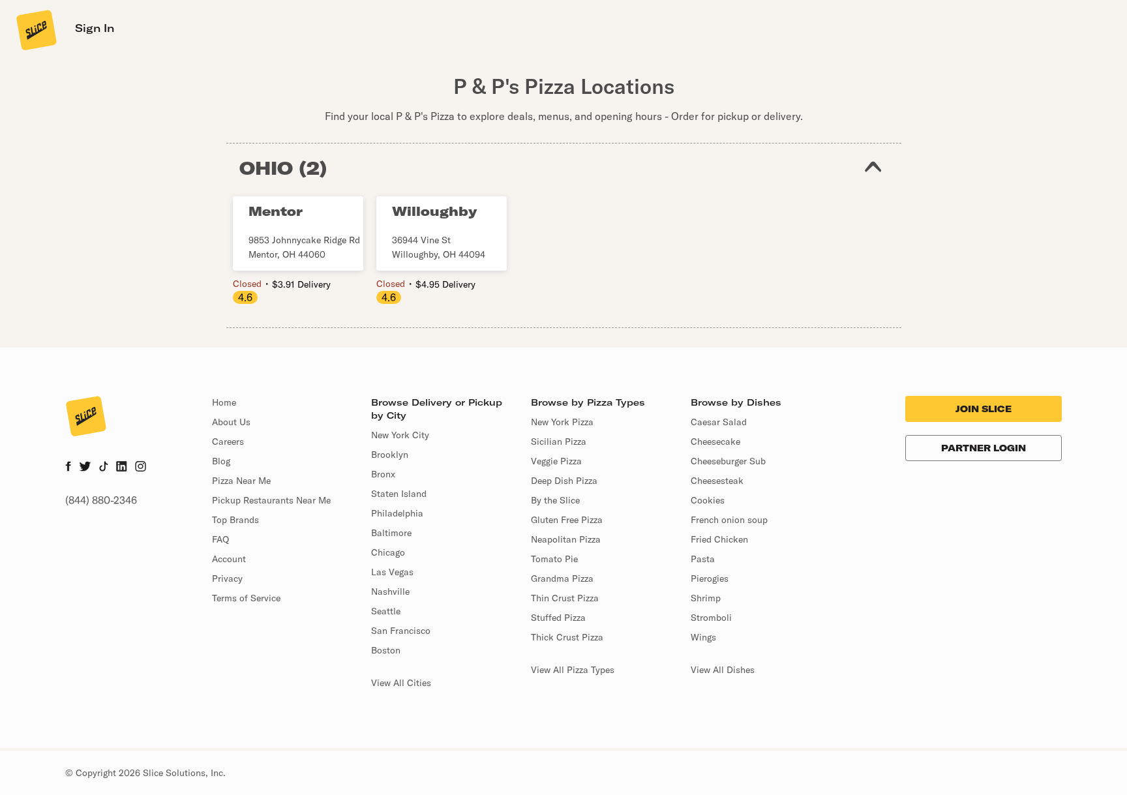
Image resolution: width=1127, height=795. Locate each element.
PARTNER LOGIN (983, 448)
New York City (400, 435)
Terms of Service (246, 598)
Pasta (703, 559)
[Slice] (35, 29)
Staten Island (399, 494)
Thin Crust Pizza (565, 598)
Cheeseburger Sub (728, 461)
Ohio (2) (283, 168)
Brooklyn (389, 454)
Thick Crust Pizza (567, 637)
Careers (228, 441)
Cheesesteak (717, 481)
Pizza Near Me (241, 481)
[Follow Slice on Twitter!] (85, 467)
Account (229, 559)
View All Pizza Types (572, 670)
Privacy (227, 578)
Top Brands (235, 520)
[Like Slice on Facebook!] (68, 467)
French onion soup (729, 520)
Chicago (388, 552)
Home (224, 402)
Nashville (390, 591)
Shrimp (706, 598)
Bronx (383, 474)
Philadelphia (397, 513)
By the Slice (555, 500)
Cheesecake (715, 441)
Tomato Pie (554, 559)
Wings (703, 637)
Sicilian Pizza (558, 441)
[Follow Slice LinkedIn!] (121, 467)
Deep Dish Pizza (564, 481)
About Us (231, 422)
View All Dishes (723, 670)
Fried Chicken (719, 539)
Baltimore (391, 533)
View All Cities (401, 683)
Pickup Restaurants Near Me (271, 500)
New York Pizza (562, 422)
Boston (385, 650)
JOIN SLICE (983, 409)
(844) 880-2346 (101, 500)
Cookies (708, 500)
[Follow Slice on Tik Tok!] (103, 467)
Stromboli (711, 617)
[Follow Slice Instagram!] (141, 467)
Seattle (385, 611)
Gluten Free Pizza (567, 520)
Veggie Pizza (556, 461)
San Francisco (400, 631)
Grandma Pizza (562, 578)
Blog (221, 461)
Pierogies (710, 578)
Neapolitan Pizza (566, 539)
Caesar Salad (719, 422)
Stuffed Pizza (558, 617)
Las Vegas (392, 572)
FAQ (220, 539)
